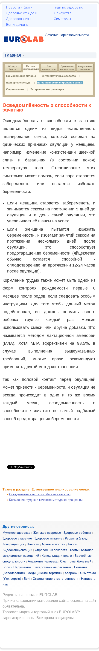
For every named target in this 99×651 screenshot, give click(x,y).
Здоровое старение (17, 538)
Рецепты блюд (76, 538)
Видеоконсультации (17, 550)
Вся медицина (17, 25)
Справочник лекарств (51, 550)
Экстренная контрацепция (47, 89)
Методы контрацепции (31, 67)
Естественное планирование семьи (59, 82)
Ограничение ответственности (56, 578)
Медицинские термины (44, 573)
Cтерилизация (15, 89)
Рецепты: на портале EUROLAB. (30, 595)
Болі (27, 578)
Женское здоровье (47, 532)
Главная (13, 55)
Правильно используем (67, 67)
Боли (6, 567)
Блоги (72, 544)
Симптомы (62, 19)
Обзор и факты (13, 67)
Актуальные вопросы (85, 67)
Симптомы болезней (75, 561)
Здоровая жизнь (19, 19)
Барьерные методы (18, 82)
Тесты (74, 550)
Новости (33, 544)
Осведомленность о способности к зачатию (39, 494)
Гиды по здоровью (68, 7)
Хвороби (71, 573)
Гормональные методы (21, 76)
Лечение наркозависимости (67, 35)
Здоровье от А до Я (21, 13)
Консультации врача (57, 555)
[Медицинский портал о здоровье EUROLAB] (24, 45)
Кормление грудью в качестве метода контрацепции (45, 500)
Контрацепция (13, 544)
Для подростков (48, 67)
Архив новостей (53, 544)
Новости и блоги (19, 7)
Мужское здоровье (16, 532)
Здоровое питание (48, 538)
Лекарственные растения (52, 567)
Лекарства (62, 13)
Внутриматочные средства (59, 76)
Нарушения (22, 567)
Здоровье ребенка (77, 532)
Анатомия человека (43, 561)
